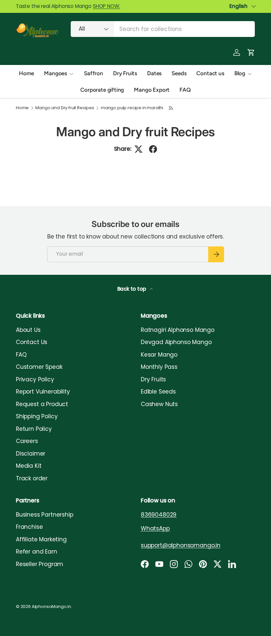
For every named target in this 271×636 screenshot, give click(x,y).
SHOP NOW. (106, 6)
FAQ (185, 89)
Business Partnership (44, 515)
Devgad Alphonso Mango (176, 342)
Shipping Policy (37, 416)
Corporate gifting (102, 89)
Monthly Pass (159, 367)
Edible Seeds (158, 392)
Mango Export (152, 89)
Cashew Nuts (159, 404)
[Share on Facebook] (153, 149)
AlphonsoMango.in (51, 606)
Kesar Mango (159, 355)
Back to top (132, 288)
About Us (28, 330)
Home (26, 73)
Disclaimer (30, 454)
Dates (154, 73)
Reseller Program (39, 564)
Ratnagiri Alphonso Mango (177, 330)
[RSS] (171, 108)
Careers (27, 441)
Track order (32, 478)
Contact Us (31, 342)
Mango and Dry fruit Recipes (64, 108)
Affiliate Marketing (41, 539)
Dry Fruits (125, 73)
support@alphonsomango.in (180, 545)
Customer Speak (39, 367)
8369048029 (158, 515)
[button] (251, 52)
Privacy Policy (35, 379)
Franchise (29, 527)
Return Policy (34, 429)
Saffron (93, 73)
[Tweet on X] (138, 149)
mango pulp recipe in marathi (132, 108)
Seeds (179, 73)
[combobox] (163, 29)
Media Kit (28, 466)
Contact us (210, 73)
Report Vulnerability (43, 392)
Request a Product (42, 404)
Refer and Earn (36, 552)
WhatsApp (155, 528)
